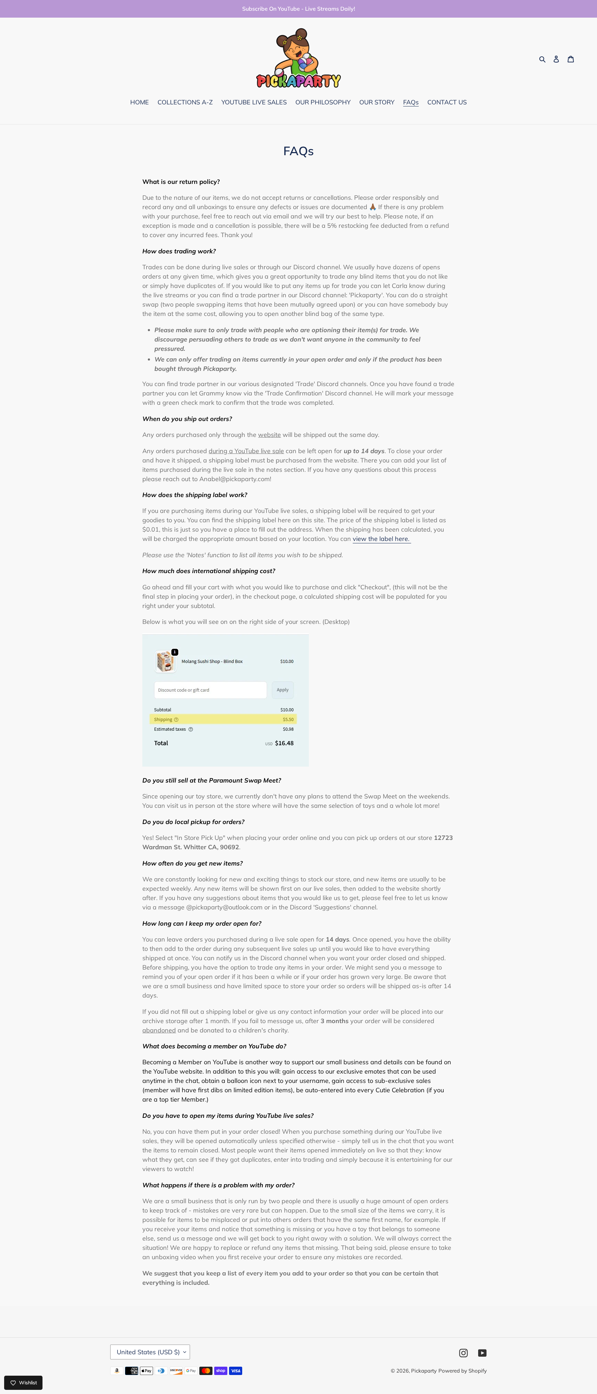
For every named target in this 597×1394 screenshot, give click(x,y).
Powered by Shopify (462, 1370)
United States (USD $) (148, 1352)
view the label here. (382, 539)
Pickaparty (424, 1370)
